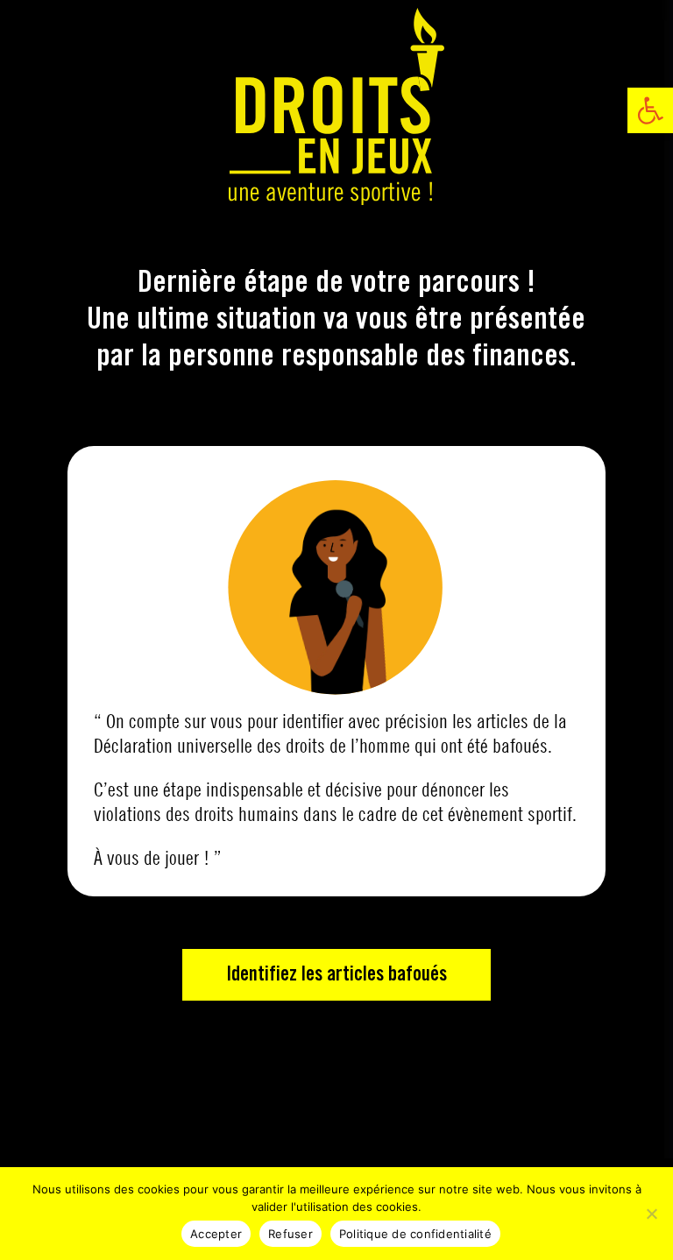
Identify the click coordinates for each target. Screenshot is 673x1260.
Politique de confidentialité (415, 1234)
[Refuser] (651, 1213)
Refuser (290, 1234)
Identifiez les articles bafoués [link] (336, 975)
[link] (650, 110)
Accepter (216, 1234)
